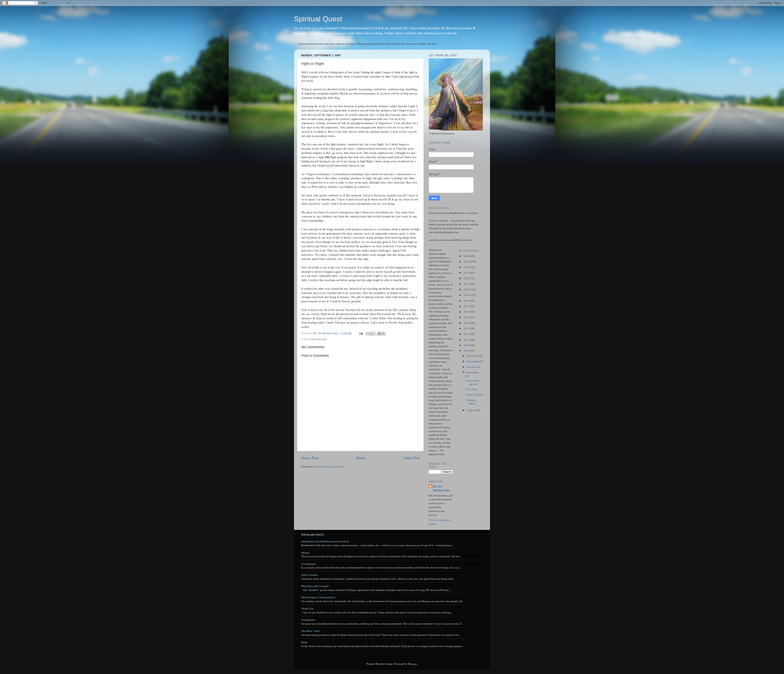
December (473, 355)
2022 (466, 278)
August (471, 410)
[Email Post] (360, 333)
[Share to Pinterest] (383, 333)
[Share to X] (376, 333)
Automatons (308, 620)
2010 (466, 345)
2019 (466, 295)
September (473, 372)
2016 (466, 312)
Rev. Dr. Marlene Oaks (441, 488)
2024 (466, 267)
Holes (304, 642)
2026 (466, 256)
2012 (466, 334)
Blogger (412, 664)
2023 (466, 273)
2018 (466, 301)
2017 (466, 306)
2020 (466, 289)
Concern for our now (472, 382)
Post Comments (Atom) (330, 466)
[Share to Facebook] (380, 333)
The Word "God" (310, 631)
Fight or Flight (474, 394)
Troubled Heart (471, 401)
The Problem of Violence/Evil (318, 597)
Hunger (305, 552)
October (472, 367)
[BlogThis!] (372, 333)
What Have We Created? (315, 586)
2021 (466, 284)
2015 (466, 317)
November (473, 361)
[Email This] (368, 333)
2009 (466, 351)
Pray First (471, 389)
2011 (466, 339)
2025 (466, 261)
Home (361, 457)
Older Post (411, 457)
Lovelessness (308, 564)
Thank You (307, 608)
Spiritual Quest (318, 19)
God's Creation (309, 575)
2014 (466, 323)
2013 (466, 328)
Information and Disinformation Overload (325, 541)
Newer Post (309, 457)
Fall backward (318, 339)
